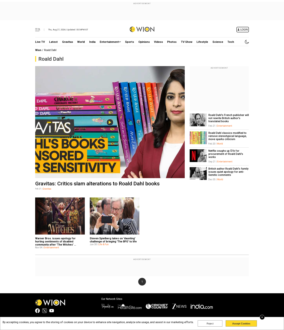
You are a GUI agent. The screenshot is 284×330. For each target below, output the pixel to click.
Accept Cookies (241, 323)
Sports (129, 41)
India (92, 41)
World (81, 41)
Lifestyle (202, 41)
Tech (230, 41)
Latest (53, 41)
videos (158, 41)
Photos (172, 41)
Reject (210, 323)
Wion (38, 50)
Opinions (144, 41)
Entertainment (109, 41)
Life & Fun (103, 244)
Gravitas (67, 41)
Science (218, 41)
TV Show (186, 41)
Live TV (40, 41)
